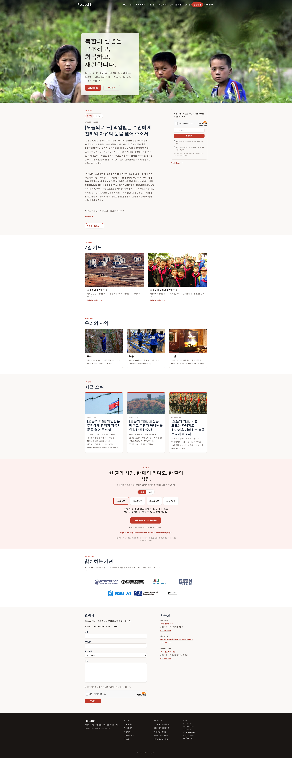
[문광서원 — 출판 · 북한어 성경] (172, 593)
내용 (87, 661)
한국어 (89, 116)
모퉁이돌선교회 (166, 623)
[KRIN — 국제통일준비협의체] (185, 582)
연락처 (187, 4)
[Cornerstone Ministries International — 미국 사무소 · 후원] (133, 582)
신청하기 (189, 136)
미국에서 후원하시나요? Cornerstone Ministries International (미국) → (146, 533)
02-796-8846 (165, 630)
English (209, 4)
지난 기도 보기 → (177, 163)
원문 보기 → (89, 216)
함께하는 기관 (175, 4)
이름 (87, 632)
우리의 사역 (141, 4)
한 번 (142, 492)
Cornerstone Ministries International (176, 639)
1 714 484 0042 (166, 643)
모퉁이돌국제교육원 (161, 739)
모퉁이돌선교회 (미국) (161, 728)
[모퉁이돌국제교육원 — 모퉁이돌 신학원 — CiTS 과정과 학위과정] (146, 593)
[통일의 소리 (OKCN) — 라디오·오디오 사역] (119, 593)
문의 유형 (88, 651)
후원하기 (197, 4)
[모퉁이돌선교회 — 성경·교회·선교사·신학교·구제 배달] (106, 582)
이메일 (88, 642)
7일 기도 (152, 4)
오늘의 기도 (128, 4)
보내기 (93, 701)
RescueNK (85, 4)
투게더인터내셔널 (167, 651)
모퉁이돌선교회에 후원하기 (145, 520)
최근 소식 (163, 4)
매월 (150, 492)
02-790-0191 (165, 658)
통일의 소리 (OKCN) (161, 735)
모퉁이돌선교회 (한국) (161, 724)
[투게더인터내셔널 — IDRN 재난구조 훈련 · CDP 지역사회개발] (159, 582)
